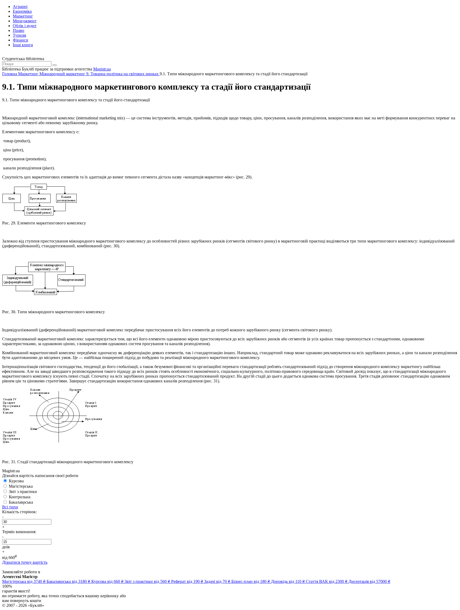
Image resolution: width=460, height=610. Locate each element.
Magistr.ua (102, 69)
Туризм (19, 35)
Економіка (22, 11)
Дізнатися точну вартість (24, 562)
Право (18, 30)
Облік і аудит (24, 25)
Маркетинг (23, 16)
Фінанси (20, 40)
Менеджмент (24, 21)
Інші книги (23, 45)
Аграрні (20, 6)
